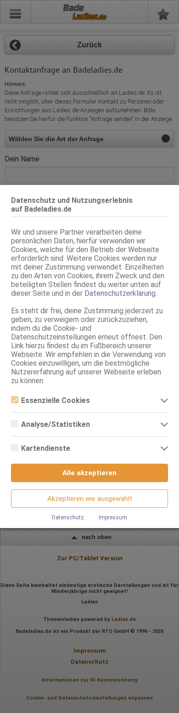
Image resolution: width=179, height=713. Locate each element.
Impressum (113, 517)
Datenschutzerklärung (120, 293)
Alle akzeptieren (89, 473)
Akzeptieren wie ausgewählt (89, 498)
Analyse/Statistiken (55, 424)
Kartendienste (45, 448)
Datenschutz (68, 517)
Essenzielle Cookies (55, 400)
